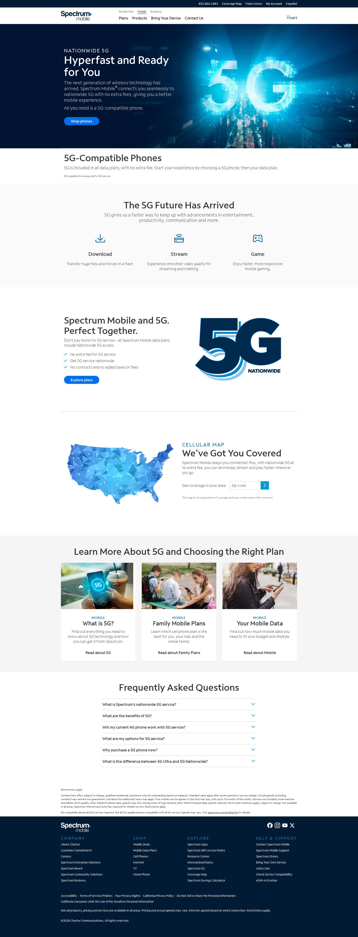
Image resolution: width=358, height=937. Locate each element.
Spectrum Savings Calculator (206, 880)
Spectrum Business (73, 880)
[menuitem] (204, 3)
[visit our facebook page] (270, 825)
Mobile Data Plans (145, 850)
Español (291, 4)
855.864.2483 (208, 4)
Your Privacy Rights (127, 896)
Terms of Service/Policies (96, 896)
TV (135, 868)
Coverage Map (232, 4)
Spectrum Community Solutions (81, 874)
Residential (126, 11)
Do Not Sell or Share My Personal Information (206, 896)
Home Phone (141, 874)
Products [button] (139, 18)
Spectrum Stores (267, 856)
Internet (138, 862)
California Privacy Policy (158, 896)
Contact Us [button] (194, 18)
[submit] (265, 485)
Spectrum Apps (197, 844)
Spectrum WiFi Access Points (206, 850)
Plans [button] (123, 18)
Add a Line (263, 868)
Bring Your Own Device (271, 862)
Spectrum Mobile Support (272, 850)
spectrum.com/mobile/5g (223, 812)
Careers (66, 856)
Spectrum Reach (72, 868)
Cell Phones (140, 856)
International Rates (200, 862)
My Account (274, 4)
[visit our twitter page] (292, 825)
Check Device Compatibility (274, 874)
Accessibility (69, 896)
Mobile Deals (141, 844)
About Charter (70, 844)
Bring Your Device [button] (166, 18)
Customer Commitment (76, 850)
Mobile (142, 11)
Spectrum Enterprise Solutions (80, 862)
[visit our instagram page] (277, 825)
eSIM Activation (266, 880)
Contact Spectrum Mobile (273, 844)
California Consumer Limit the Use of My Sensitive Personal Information (107, 901)
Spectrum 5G (196, 868)
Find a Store (254, 4)
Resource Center (198, 856)
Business (156, 11)
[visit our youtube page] (285, 825)
